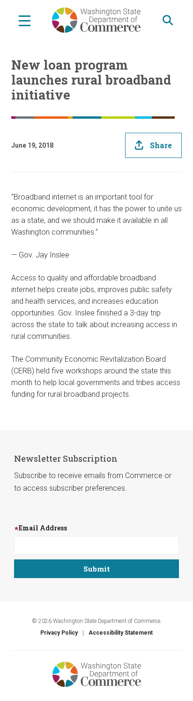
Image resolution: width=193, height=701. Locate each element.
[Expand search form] (168, 20)
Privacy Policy (59, 632)
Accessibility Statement (121, 632)
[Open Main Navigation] (24, 20)
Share (161, 145)
